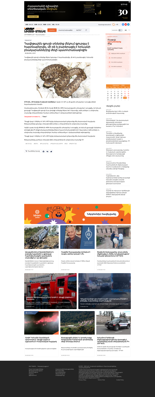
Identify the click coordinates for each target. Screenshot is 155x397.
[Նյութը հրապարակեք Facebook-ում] (43, 151)
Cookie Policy (120, 380)
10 (107, 93)
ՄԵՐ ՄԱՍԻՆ (32, 366)
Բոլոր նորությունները (36, 369)
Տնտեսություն (33, 372)
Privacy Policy (82, 380)
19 (114, 96)
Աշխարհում (32, 375)
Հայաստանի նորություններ (64, 369)
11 (111, 93)
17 (107, 96)
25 (111, 98)
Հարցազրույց (60, 375)
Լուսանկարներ (60, 372)
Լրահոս (52, 30)
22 (125, 96)
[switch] (120, 30)
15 (125, 93)
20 (118, 96)
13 (118, 93)
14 (121, 93)
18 (111, 96)
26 (114, 98)
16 (128, 93)
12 (114, 93)
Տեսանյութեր (59, 370)
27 (118, 98)
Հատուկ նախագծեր (65, 30)
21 (121, 96)
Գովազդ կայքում (43, 366)
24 (108, 98)
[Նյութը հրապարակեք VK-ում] (47, 151)
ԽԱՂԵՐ (78, 30)
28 (121, 98)
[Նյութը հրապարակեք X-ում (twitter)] (51, 151)
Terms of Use (101, 380)
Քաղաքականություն (36, 370)
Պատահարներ (28, 40)
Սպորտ (31, 374)
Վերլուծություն (60, 374)
